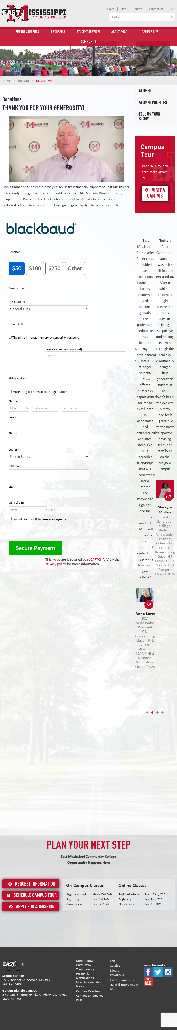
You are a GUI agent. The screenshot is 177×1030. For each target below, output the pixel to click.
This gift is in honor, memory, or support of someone (45, 337)
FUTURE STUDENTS (27, 32)
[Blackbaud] (41, 228)
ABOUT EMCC (119, 32)
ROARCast (117, 975)
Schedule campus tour (35, 895)
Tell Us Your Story (149, 116)
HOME (6, 81)
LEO (172, 9)
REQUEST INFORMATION (35, 884)
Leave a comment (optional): (64, 349)
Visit (123, 9)
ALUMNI (23, 81)
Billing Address (17, 378)
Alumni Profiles (153, 103)
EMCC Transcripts (122, 980)
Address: (14, 466)
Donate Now (85, 961)
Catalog (115, 965)
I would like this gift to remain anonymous (39, 519)
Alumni (145, 91)
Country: (14, 449)
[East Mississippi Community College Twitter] (158, 972)
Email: (13, 417)
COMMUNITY (88, 41)
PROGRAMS (58, 32)
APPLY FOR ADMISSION (35, 906)
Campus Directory (88, 991)
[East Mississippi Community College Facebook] (148, 972)
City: (11, 486)
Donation (14, 252)
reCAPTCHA (96, 559)
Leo (112, 961)
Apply (110, 9)
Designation (16, 288)
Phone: (13, 433)
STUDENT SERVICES (88, 32)
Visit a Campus (156, 193)
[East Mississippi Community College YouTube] (148, 981)
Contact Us (156, 9)
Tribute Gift (15, 324)
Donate (137, 9)
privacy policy (55, 564)
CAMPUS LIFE (150, 32)
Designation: (17, 301)
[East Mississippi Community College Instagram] (168, 972)
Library (114, 970)
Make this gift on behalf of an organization (39, 392)
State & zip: (16, 502)
